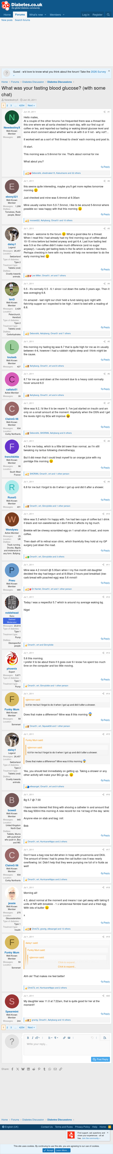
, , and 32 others (56, 173)
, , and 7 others (49, 275)
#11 (108, 564)
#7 (109, 403)
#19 (108, 936)
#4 (109, 283)
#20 (108, 995)
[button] (45, 15)
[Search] (108, 15)
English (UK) (11, 1126)
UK (19, 539)
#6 (109, 373)
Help (94, 1126)
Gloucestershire (13, 918)
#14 (108, 693)
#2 (109, 180)
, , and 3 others (47, 556)
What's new (36, 14)
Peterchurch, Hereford (15, 316)
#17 (108, 849)
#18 (108, 887)
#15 (108, 734)
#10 (108, 513)
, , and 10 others (51, 220)
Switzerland (15, 256)
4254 (21, 105)
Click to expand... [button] (67, 966)
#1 (109, 111)
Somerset (16, 724)
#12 (108, 596)
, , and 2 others (47, 841)
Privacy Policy (82, 1126)
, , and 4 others (47, 395)
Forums (20, 14)
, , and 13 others (51, 928)
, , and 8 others (47, 365)
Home (7, 14)
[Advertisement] (56, 44)
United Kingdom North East (13, 827)
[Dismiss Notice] (108, 71)
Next (30, 105)
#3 (109, 228)
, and (40, 644)
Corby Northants (13, 433)
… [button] (15, 105)
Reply (107, 166)
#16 (108, 794)
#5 (109, 341)
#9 (109, 481)
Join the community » (91, 1138)
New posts (7, 20)
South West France (15, 473)
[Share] (104, 112)
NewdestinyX (11, 99)
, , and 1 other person (49, 473)
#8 (109, 440)
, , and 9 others (51, 433)
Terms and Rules (64, 1126)
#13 (108, 652)
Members (55, 14)
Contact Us (47, 1126)
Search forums (22, 20)
